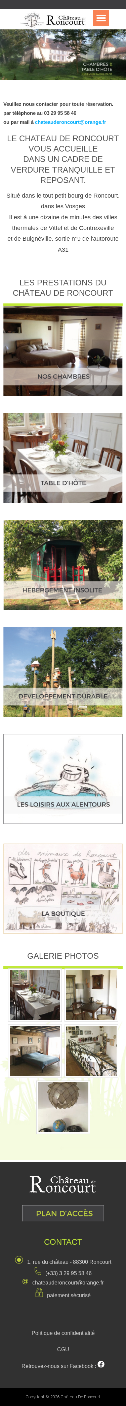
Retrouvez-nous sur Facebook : (59, 1366)
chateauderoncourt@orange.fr (70, 122)
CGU (63, 1349)
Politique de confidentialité (63, 1333)
